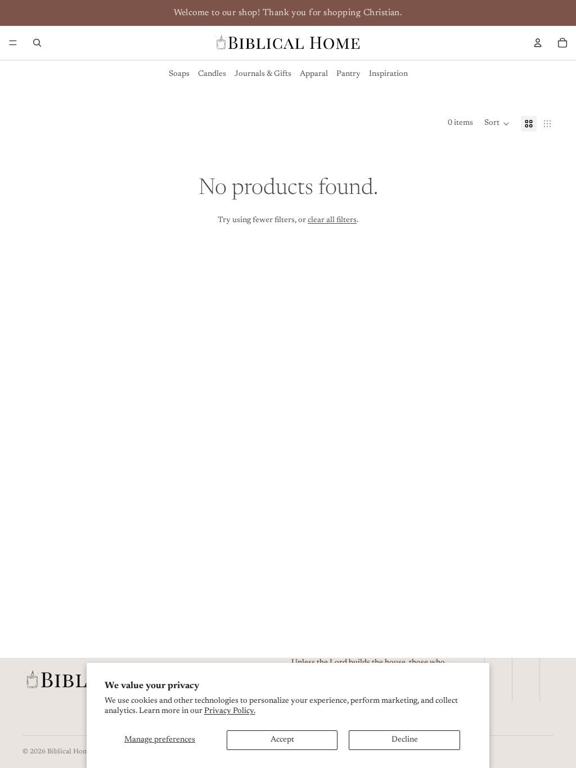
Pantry (348, 74)
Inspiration (388, 74)
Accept (282, 740)
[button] (497, 123)
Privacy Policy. (229, 711)
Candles (212, 74)
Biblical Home (69, 751)
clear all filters (332, 220)
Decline (405, 740)
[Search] (37, 42)
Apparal (314, 74)
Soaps (179, 74)
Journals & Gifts (263, 74)
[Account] (537, 42)
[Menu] (13, 43)
